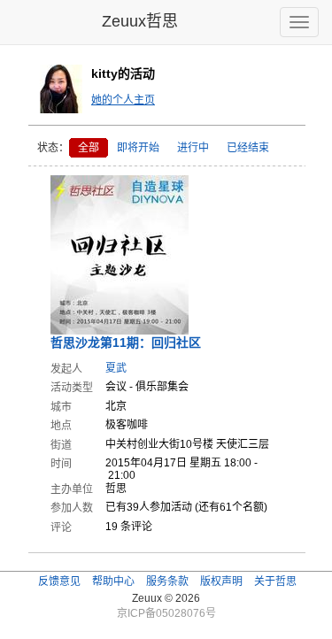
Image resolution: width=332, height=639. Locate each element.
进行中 (193, 148)
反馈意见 (59, 581)
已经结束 (248, 148)
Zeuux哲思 (140, 21)
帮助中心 (113, 581)
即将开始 (138, 148)
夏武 (116, 368)
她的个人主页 (123, 100)
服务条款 (167, 581)
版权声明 (221, 581)
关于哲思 (275, 581)
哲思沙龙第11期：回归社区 (125, 342)
